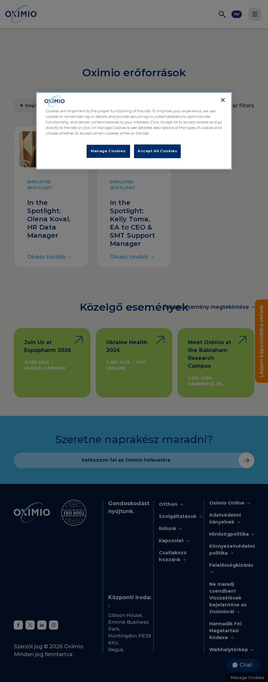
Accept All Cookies (157, 151)
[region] (134, 131)
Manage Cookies (108, 151)
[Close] (223, 100)
